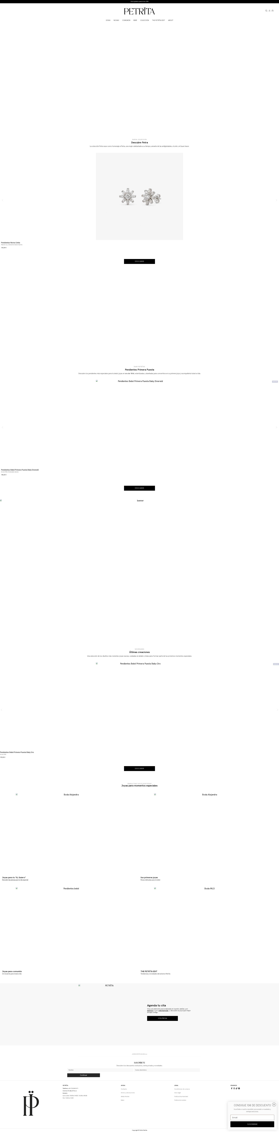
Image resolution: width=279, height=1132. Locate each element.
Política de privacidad (181, 1096)
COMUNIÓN (126, 20)
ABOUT (170, 20)
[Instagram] (234, 1088)
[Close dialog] (274, 1104)
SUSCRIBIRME (252, 1124)
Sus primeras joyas (149, 877)
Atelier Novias (125, 1096)
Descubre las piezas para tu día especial (15, 880)
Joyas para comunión (12, 971)
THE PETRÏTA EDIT (158, 20)
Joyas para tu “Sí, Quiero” (14, 877)
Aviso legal (177, 1093)
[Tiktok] (236, 1088)
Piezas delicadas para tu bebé (150, 880)
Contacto (124, 1089)
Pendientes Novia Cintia (10, 243)
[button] (2, 200)
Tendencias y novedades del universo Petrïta (155, 974)
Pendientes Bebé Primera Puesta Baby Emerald (20, 470)
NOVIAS (116, 20)
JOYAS (108, 20)
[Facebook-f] (232, 1088)
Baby (122, 1100)
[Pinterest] (239, 1088)
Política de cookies (180, 1100)
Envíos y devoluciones (128, 1093)
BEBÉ (135, 20)
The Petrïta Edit (149, 971)
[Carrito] (273, 11)
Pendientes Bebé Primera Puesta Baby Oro (17, 752)
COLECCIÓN (144, 20)
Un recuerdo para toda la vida (11, 974)
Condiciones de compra (182, 1089)
